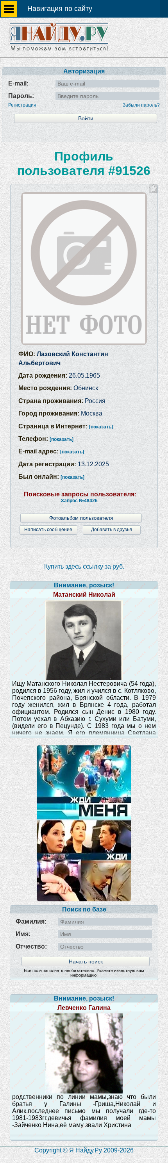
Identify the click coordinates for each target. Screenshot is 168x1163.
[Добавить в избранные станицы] (153, 188)
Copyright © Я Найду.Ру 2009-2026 (84, 1150)
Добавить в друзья (111, 529)
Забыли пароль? (141, 105)
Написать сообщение (48, 529)
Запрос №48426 (79, 500)
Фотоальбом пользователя (81, 518)
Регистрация (22, 105)
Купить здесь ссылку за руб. (84, 566)
